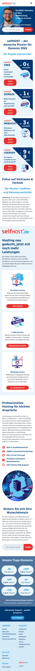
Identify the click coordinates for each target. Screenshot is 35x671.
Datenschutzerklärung (9, 639)
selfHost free (23, 629)
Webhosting (22, 637)
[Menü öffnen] (31, 3)
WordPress (22, 639)
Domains (21, 631)
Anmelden (5, 655)
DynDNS (21, 647)
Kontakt (4, 629)
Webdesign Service (24, 644)
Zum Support (17, 618)
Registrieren (6, 658)
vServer (21, 642)
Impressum (5, 636)
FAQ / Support (6, 667)
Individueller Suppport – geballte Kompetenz (17, 611)
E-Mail (21, 634)
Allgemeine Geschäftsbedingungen (9, 633)
